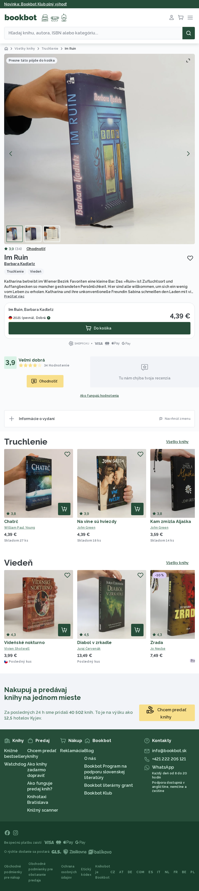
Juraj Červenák (89, 648)
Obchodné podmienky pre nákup (13, 872)
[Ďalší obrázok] (188, 153)
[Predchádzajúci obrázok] (11, 153)
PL (192, 872)
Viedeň (18, 562)
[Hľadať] (188, 33)
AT (121, 872)
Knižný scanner (42, 810)
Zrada (156, 642)
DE (130, 872)
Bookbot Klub (98, 793)
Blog (89, 750)
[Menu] (190, 17)
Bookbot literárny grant (108, 785)
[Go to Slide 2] (33, 234)
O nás (90, 758)
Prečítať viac (14, 296)
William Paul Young (19, 527)
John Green (86, 527)
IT (159, 872)
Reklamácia (72, 750)
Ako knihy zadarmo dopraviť (37, 770)
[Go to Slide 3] (52, 234)
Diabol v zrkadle (94, 642)
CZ (112, 872)
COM (140, 872)
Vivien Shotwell (17, 648)
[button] (99, 149)
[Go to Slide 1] (14, 234)
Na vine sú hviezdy (97, 521)
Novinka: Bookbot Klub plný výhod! (35, 4)
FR (176, 872)
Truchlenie (25, 441)
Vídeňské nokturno (24, 642)
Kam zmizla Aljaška (170, 521)
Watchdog (15, 764)
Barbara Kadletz (19, 264)
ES (150, 872)
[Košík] (181, 17)
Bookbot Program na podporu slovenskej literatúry (105, 772)
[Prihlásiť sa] (171, 17)
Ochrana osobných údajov (69, 872)
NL (167, 872)
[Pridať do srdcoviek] (190, 258)
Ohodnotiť (35, 249)
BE (184, 872)
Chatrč (11, 521)
